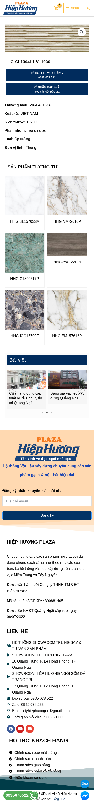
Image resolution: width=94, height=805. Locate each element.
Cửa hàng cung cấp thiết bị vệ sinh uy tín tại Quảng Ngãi (25, 398)
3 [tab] (52, 412)
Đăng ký (47, 515)
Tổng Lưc (58, 799)
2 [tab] (47, 412)
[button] (12, 389)
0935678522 (18, 795)
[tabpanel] (26, 389)
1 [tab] (43, 412)
